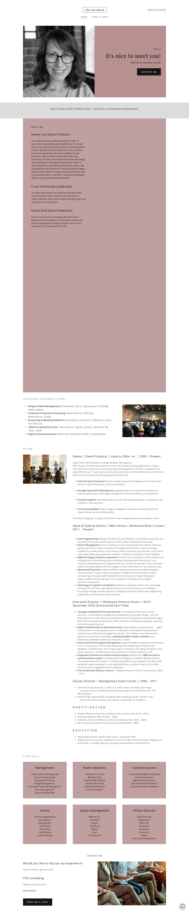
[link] (94, 10)
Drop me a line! (37, 902)
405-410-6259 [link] (156, 10)
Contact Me (149, 72)
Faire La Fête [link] (100, 17)
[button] (182, 906)
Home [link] (84, 17)
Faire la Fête (137, 465)
